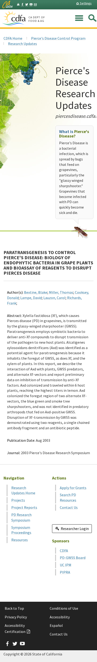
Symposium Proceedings (21, 530)
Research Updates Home (23, 490)
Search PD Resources (68, 497)
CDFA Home (13, 38)
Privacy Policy (16, 617)
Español (56, 625)
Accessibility (60, 617)
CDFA (64, 550)
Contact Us (69, 507)
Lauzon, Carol (54, 297)
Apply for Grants (73, 487)
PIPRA (65, 572)
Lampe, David (31, 297)
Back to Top (14, 608)
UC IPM (65, 565)
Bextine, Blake (35, 292)
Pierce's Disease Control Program (58, 38)
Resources (19, 539)
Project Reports (24, 507)
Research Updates (22, 43)
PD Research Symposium (21, 517)
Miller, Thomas (61, 292)
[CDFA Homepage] (15, 18)
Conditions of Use (64, 608)
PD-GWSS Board (72, 557)
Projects (18, 500)
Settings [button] (85, 3)
